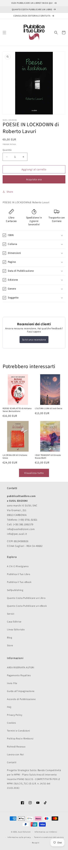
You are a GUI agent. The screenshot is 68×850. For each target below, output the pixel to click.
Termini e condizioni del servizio (49, 837)
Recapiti (36, 842)
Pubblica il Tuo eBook (19, 582)
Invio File (12, 683)
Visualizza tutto (34, 473)
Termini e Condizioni (18, 730)
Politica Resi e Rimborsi (20, 738)
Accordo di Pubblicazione (21, 699)
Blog (9, 637)
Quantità (7, 149)
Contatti (11, 762)
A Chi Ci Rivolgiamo (18, 566)
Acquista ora (34, 179)
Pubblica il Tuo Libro (18, 574)
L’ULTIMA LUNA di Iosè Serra (48, 408)
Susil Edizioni (24, 832)
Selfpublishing (15, 590)
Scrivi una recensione (34, 339)
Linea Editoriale (16, 629)
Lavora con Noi (15, 754)
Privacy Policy (14, 714)
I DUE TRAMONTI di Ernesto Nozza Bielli (48, 456)
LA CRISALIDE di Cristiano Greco (15, 456)
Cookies (11, 722)
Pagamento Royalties (19, 675)
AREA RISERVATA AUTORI (20, 667)
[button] (4, 32)
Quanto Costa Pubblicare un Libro (26, 598)
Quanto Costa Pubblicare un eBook (27, 605)
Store (10, 645)
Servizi (10, 613)
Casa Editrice (14, 621)
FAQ (9, 707)
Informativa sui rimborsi (46, 832)
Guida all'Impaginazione (21, 691)
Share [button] (10, 191)
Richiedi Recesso (16, 746)
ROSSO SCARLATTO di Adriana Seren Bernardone (17, 410)
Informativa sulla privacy (19, 837)
